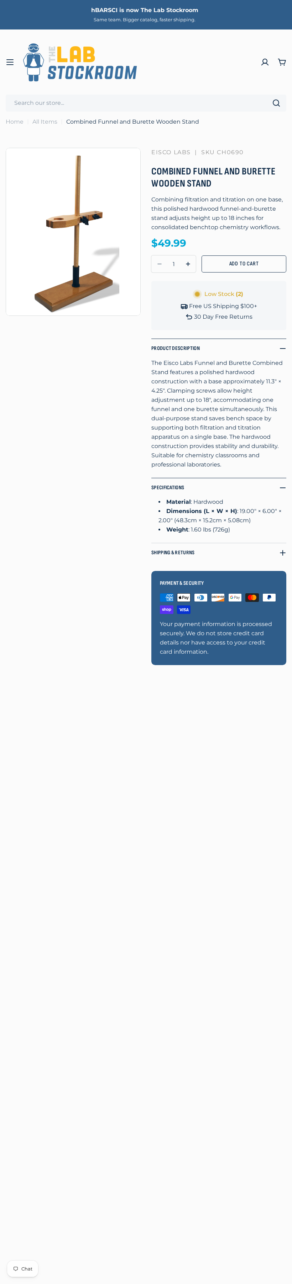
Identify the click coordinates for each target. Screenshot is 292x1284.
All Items (44, 121)
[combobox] (146, 103)
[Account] (265, 62)
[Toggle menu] (10, 62)
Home (15, 121)
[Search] (276, 103)
